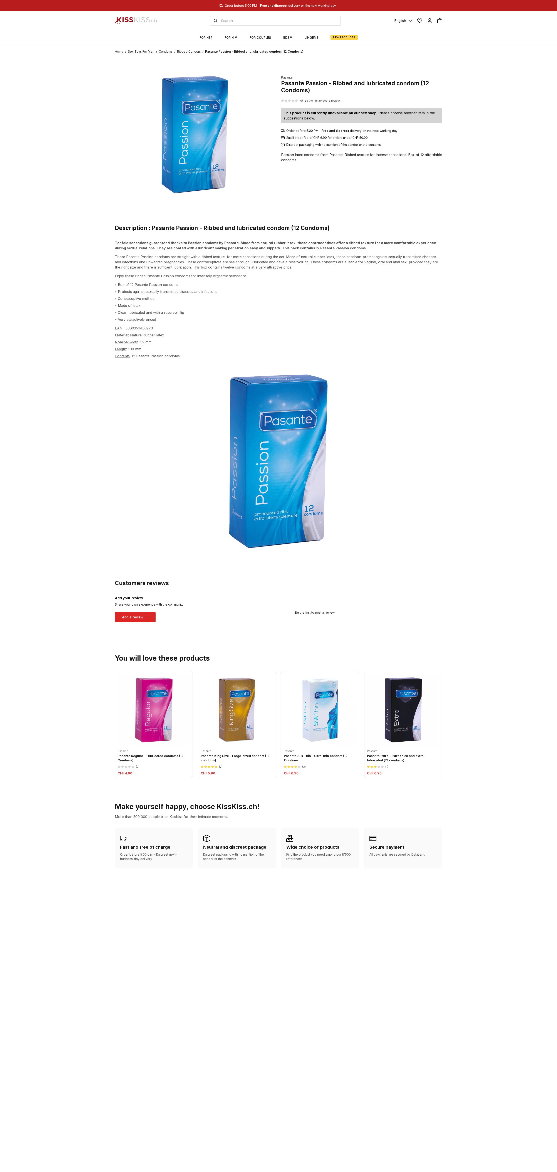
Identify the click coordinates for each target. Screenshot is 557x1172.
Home (119, 51)
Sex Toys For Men (141, 51)
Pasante (287, 77)
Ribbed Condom (189, 51)
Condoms (166, 51)
